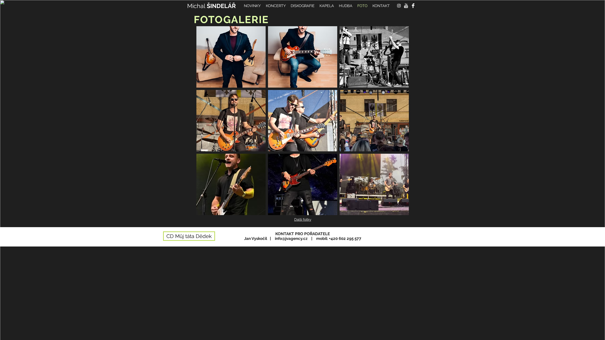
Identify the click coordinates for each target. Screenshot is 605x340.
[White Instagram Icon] (399, 5)
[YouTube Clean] (406, 5)
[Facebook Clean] (413, 5)
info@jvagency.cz (291, 238)
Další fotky (302, 219)
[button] (231, 57)
